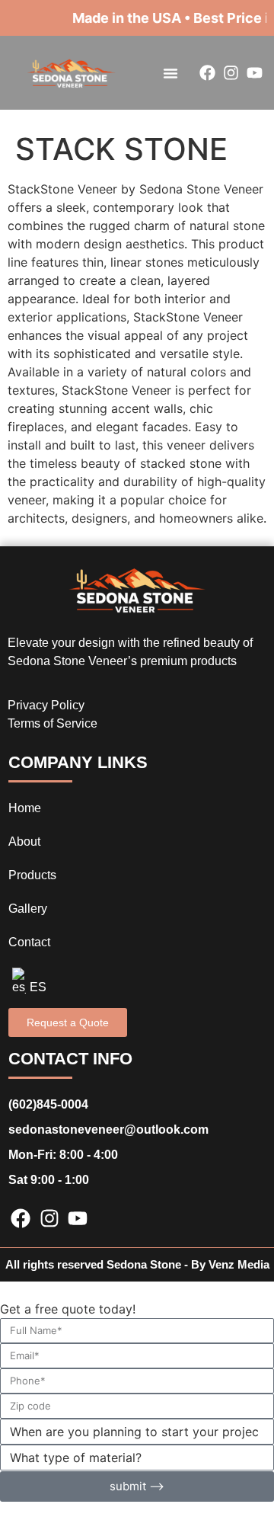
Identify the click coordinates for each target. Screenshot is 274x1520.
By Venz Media (230, 1264)
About (24, 841)
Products (32, 875)
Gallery (27, 908)
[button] (170, 73)
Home (24, 808)
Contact (29, 942)
